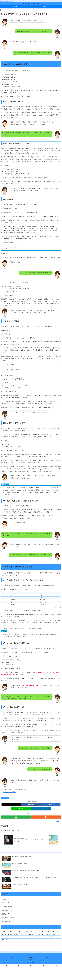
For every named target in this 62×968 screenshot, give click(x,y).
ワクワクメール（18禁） (9, 792)
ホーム (10, 957)
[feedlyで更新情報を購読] (16, 817)
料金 (12, 797)
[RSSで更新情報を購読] (46, 817)
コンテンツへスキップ (6, 1)
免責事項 (31, 957)
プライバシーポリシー (51, 957)
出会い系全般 (5, 797)
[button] (59, 944)
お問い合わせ (31, 959)
